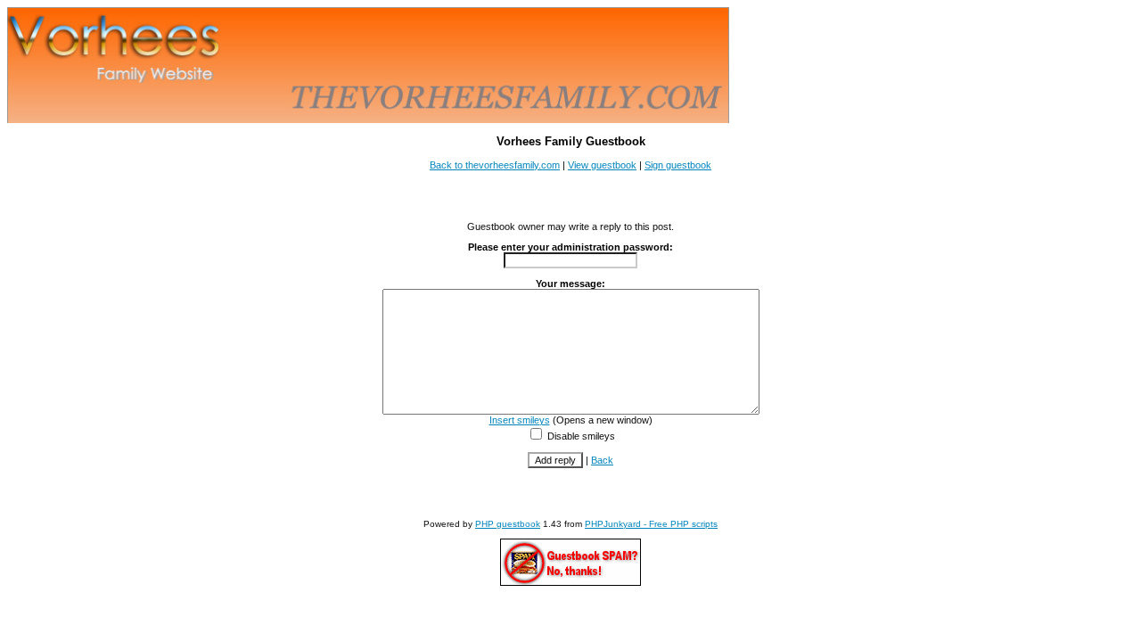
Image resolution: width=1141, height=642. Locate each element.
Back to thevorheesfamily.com (495, 165)
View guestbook (602, 165)
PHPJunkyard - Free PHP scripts (651, 524)
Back (602, 460)
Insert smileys (519, 420)
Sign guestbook (677, 165)
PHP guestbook (507, 524)
